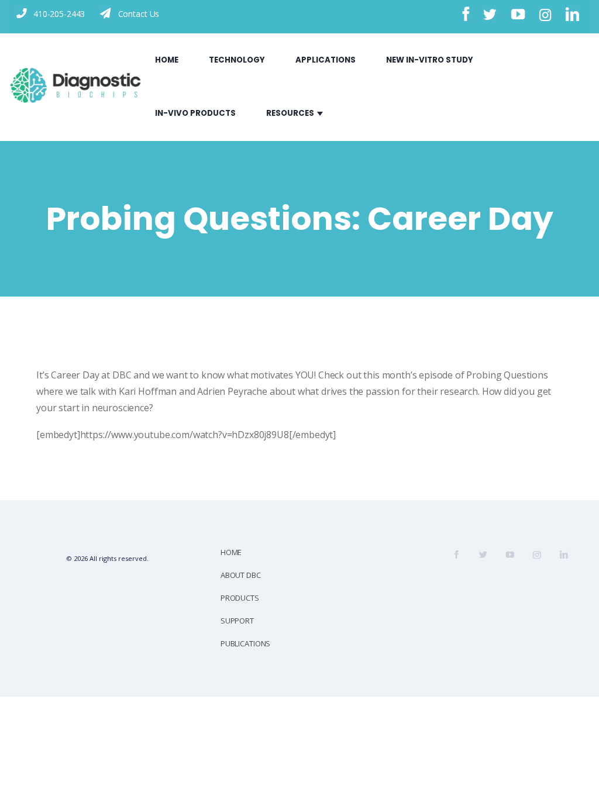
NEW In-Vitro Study (429, 60)
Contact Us (139, 13)
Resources (290, 113)
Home (166, 60)
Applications (325, 60)
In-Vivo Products (195, 113)
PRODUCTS (240, 598)
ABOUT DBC (241, 575)
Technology (237, 60)
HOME (231, 552)
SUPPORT (237, 620)
